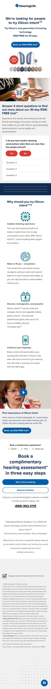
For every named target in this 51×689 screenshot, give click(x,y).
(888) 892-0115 (25, 506)
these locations (39, 616)
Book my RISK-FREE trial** (25, 44)
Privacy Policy (6, 647)
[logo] (25, 5)
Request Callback (25, 490)
